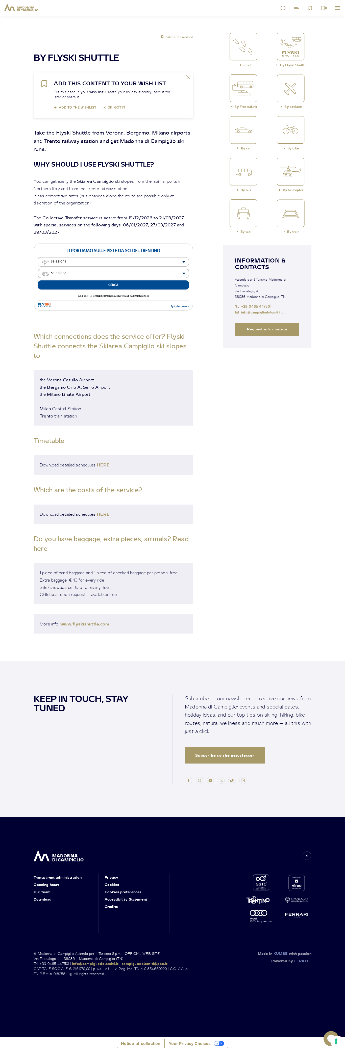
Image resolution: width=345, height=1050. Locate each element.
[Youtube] (210, 780)
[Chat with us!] (331, 1038)
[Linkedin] (243, 780)
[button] (306, 855)
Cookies (112, 884)
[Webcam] (323, 8)
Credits (111, 906)
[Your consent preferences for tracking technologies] (336, 1041)
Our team (42, 892)
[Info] (283, 8)
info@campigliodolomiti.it (262, 312)
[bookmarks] (310, 8)
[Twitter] (221, 780)
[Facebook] (188, 780)
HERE (103, 464)
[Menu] (337, 8)
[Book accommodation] (296, 8)
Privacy (111, 877)
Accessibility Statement (126, 899)
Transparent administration (58, 877)
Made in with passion (284, 953)
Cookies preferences (123, 892)
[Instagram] (199, 780)
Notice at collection (141, 1043)
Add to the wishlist (179, 37)
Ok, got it (117, 107)
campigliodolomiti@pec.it (144, 963)
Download (43, 899)
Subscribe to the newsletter (225, 755)
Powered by (291, 961)
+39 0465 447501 (256, 306)
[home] (59, 854)
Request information (267, 329)
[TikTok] (232, 780)
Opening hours (47, 884)
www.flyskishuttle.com (84, 623)
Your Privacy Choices (190, 1043)
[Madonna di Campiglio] (21, 8)
